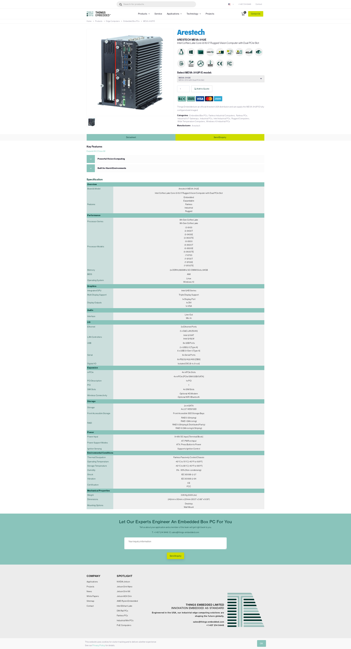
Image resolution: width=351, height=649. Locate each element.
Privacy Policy (98, 645)
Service (158, 13)
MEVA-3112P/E (149, 21)
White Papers (93, 596)
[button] (231, 4)
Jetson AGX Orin (124, 596)
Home (89, 21)
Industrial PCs (206, 118)
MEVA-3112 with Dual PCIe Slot (191, 79)
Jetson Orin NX (123, 591)
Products (142, 13)
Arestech (196, 125)
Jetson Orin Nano (124, 586)
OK (261, 643)
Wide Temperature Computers (191, 121)
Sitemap (90, 601)
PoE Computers (124, 625)
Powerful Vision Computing (111, 159)
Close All (101, 151)
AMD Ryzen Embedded (127, 601)
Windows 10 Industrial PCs (218, 121)
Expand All (91, 151)
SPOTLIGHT (124, 576)
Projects (210, 13)
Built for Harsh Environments (112, 168)
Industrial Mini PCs (125, 620)
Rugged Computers (240, 118)
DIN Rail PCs (122, 611)
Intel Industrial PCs (222, 118)
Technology (192, 13)
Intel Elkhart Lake (124, 606)
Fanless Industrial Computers (222, 115)
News (89, 591)
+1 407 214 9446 (244, 4)
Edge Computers (113, 21)
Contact (259, 4)
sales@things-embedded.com (185, 532)
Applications (173, 13)
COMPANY (93, 576)
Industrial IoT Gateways (188, 118)
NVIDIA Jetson (123, 581)
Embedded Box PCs (131, 21)
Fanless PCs (241, 115)
